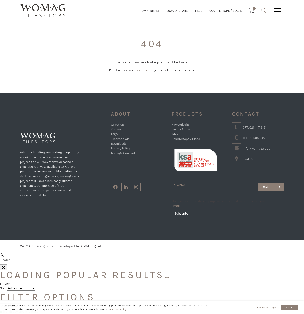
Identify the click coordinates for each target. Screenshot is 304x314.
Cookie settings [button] (266, 307)
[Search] (18, 257)
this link (141, 70)
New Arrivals (149, 11)
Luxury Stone (177, 11)
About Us (117, 125)
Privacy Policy (120, 148)
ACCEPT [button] (289, 307)
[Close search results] (3, 267)
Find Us (248, 159)
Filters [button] (14, 283)
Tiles (198, 11)
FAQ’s (114, 134)
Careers (116, 129)
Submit (268, 187)
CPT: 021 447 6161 (254, 127)
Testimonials (120, 139)
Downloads (119, 144)
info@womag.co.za (256, 149)
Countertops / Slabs (225, 11)
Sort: (3, 288)
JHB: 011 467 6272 (255, 138)
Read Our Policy (117, 309)
